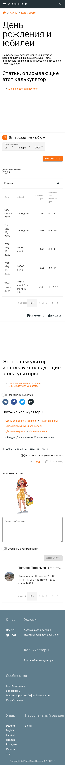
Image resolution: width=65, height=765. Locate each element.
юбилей (44, 449)
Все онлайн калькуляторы (39, 660)
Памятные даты (49, 420)
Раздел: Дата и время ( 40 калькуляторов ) (31, 437)
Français (10, 739)
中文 (8, 753)
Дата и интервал (15, 431)
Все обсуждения (15, 686)
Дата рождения (11, 144)
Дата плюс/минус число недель (24, 426)
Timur (37, 461)
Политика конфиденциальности (42, 634)
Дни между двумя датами (23, 386)
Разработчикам (14, 700)
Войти (28, 725)
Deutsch (10, 725)
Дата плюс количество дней (24, 383)
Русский (10, 749)
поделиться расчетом (20, 395)
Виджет (55, 316)
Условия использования (37, 630)
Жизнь (13, 12)
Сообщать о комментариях (22, 548)
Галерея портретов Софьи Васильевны (28, 695)
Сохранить (35, 316)
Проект (10, 630)
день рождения (32, 449)
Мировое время (37, 431)
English (10, 730)
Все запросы (13, 690)
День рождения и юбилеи (23, 88)
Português (11, 744)
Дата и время (28, 12)
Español (10, 735)
